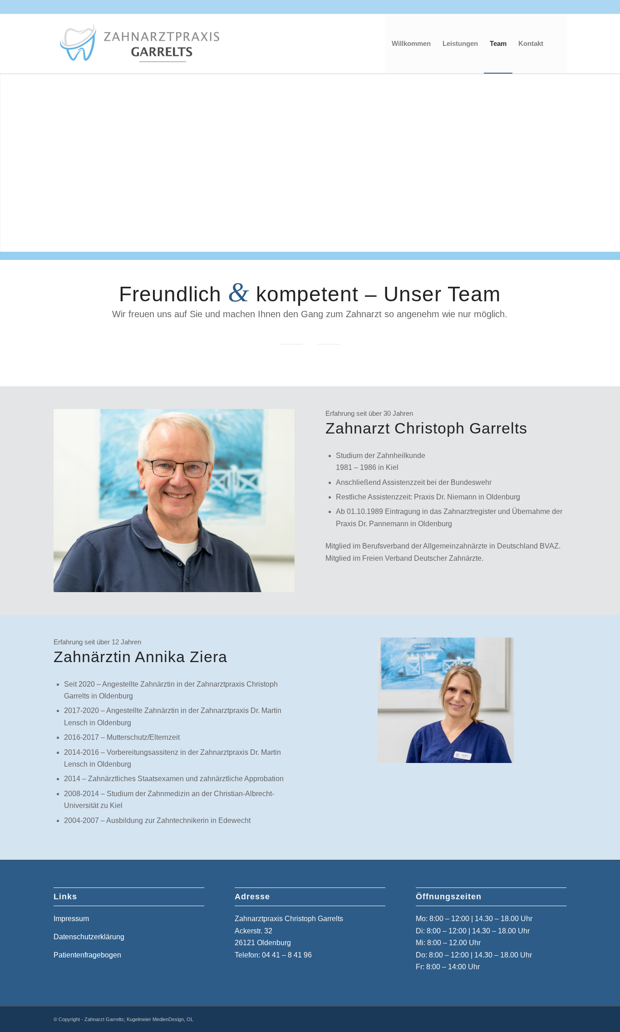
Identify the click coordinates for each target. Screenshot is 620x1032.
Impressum (71, 918)
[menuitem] (411, 43)
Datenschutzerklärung (89, 937)
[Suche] (557, 43)
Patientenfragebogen (87, 955)
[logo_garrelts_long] (147, 43)
